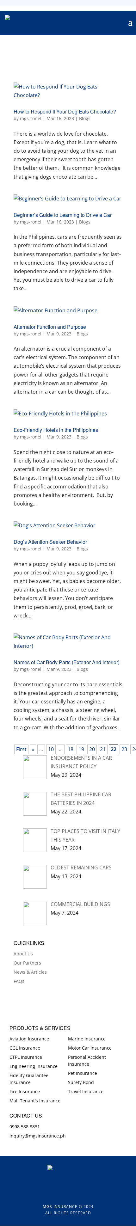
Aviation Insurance (29, 1039)
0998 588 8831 (24, 1127)
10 (51, 749)
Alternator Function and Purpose (50, 326)
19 (81, 749)
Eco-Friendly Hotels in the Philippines (56, 429)
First (21, 749)
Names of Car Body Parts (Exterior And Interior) (67, 662)
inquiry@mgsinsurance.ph (37, 1136)
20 (92, 749)
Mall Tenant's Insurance (34, 1101)
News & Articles (30, 972)
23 (124, 749)
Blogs (84, 118)
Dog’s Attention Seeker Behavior (50, 541)
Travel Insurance (85, 1091)
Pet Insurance (82, 1073)
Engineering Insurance (33, 1066)
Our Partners (27, 963)
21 (103, 749)
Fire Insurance (24, 1091)
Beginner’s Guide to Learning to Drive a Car (63, 214)
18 (70, 749)
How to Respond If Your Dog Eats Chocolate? (65, 111)
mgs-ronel (30, 118)
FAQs (19, 981)
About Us (23, 954)
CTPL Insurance (25, 1057)
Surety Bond (81, 1082)
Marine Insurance (87, 1039)
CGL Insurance (24, 1048)
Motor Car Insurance (90, 1048)
